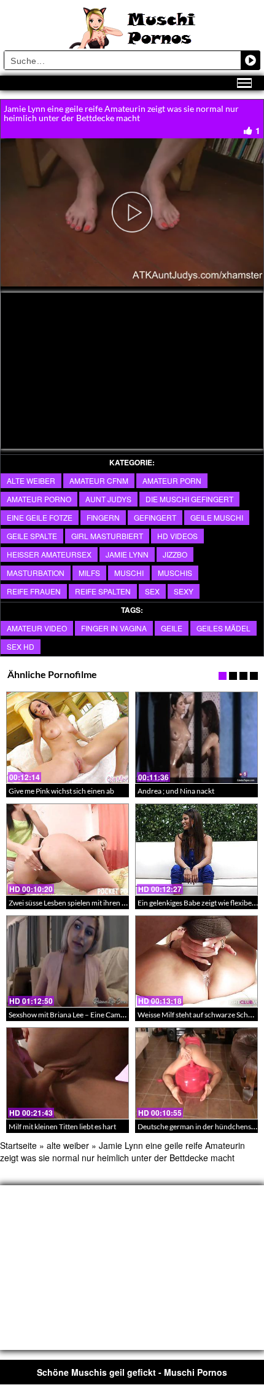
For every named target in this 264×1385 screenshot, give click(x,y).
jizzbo (175, 554)
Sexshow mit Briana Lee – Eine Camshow (73, 1014)
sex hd (20, 646)
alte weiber (31, 480)
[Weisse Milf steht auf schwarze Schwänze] (196, 961)
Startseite (18, 1145)
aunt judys (108, 499)
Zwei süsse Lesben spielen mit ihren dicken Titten (86, 902)
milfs (89, 572)
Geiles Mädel (223, 628)
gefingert (155, 517)
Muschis (175, 572)
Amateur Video (37, 628)
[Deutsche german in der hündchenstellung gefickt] (196, 1073)
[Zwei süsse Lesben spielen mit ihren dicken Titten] (67, 849)
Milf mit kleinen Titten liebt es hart (62, 1126)
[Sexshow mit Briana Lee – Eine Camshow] (67, 961)
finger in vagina (114, 628)
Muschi (129, 572)
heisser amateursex (49, 554)
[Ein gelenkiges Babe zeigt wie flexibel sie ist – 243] (196, 849)
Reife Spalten (103, 591)
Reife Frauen (34, 591)
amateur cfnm (98, 480)
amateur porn (171, 480)
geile (171, 628)
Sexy (183, 591)
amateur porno (39, 499)
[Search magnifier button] (250, 60)
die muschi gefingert (189, 499)
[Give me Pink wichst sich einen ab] (67, 738)
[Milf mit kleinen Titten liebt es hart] (67, 1073)
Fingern (103, 517)
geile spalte (32, 536)
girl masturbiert (107, 536)
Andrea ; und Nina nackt (176, 790)
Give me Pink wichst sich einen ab (61, 790)
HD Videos (177, 536)
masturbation (35, 572)
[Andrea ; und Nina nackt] (196, 738)
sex (152, 591)
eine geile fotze (39, 517)
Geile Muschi (216, 517)
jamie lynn (127, 554)
